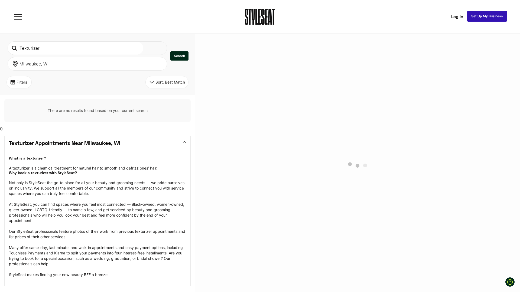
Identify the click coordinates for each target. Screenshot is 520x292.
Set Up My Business (487, 16)
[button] (179, 56)
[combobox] (75, 48)
